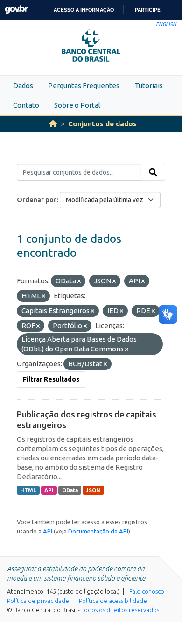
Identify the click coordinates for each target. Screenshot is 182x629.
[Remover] (79, 281)
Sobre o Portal (77, 105)
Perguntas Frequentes (83, 85)
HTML (28, 490)
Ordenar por (36, 200)
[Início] (53, 124)
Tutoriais (148, 85)
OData (70, 490)
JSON (93, 490)
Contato (26, 105)
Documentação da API (98, 531)
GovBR (16, 9)
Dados (23, 85)
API (49, 490)
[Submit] (153, 172)
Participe (148, 10)
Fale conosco (146, 591)
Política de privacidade (38, 600)
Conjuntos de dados (102, 124)
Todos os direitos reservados (120, 610)
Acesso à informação (84, 10)
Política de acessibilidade (113, 600)
